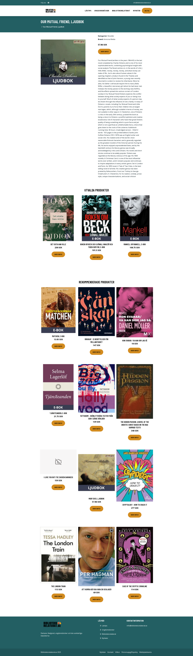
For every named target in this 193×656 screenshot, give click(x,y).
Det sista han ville (58, 244)
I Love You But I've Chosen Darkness (58, 477)
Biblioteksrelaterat (121, 11)
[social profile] (48, 3)
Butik (147, 11)
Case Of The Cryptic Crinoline (134, 586)
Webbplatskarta (145, 652)
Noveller (111, 36)
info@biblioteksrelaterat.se (142, 3)
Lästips (88, 11)
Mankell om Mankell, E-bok (135, 244)
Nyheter (136, 11)
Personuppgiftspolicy (130, 652)
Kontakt (110, 652)
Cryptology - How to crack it (134, 504)
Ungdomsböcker (101, 11)
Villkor (117, 652)
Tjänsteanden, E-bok (58, 413)
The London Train (58, 586)
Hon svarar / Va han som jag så (134, 340)
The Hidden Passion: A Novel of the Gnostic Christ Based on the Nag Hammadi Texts (135, 425)
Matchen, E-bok (58, 336)
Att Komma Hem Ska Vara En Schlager (96, 589)
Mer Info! (105, 51)
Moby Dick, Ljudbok (96, 498)
